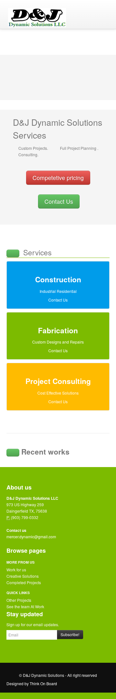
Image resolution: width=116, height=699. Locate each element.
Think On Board (43, 683)
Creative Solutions (22, 576)
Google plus (39, 651)
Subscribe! (70, 634)
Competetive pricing (58, 178)
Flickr (52, 651)
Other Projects (18, 600)
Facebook (11, 651)
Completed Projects (23, 582)
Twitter (25, 651)
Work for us (16, 569)
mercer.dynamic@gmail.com (31, 536)
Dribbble (66, 651)
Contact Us (58, 201)
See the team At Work (25, 606)
